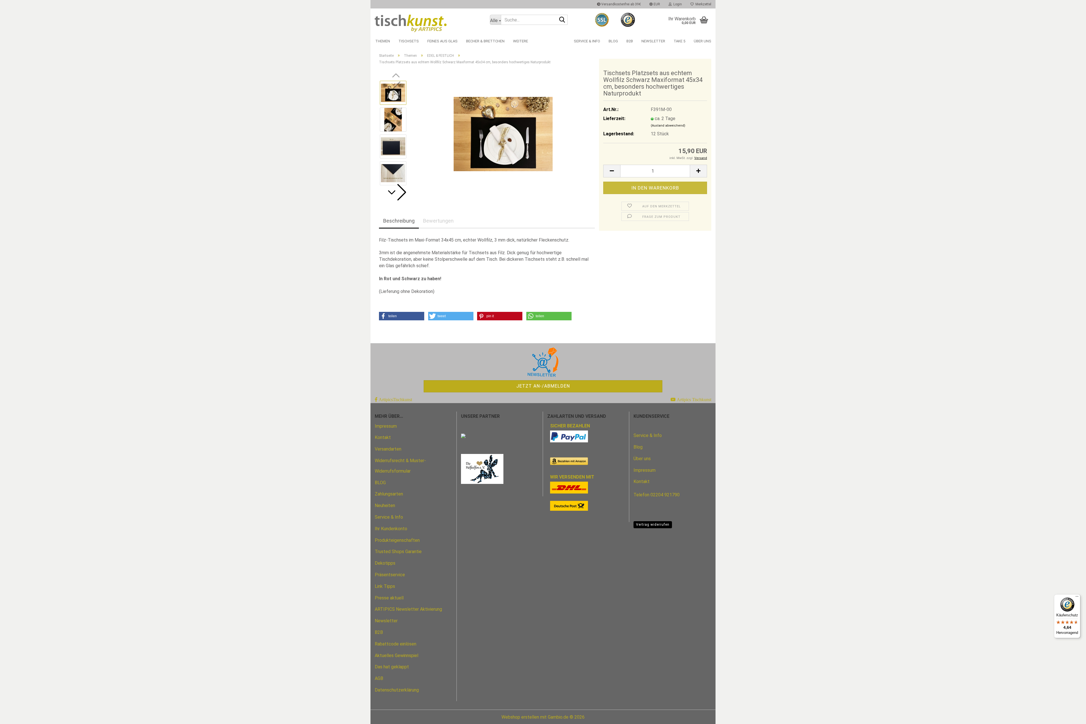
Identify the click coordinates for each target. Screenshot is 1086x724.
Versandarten (388, 449)
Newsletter (653, 41)
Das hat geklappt (392, 666)
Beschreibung (399, 221)
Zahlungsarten (389, 494)
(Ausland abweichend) (668, 125)
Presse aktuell (389, 598)
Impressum (386, 426)
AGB (379, 678)
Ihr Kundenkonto (391, 528)
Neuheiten (385, 505)
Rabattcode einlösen (395, 644)
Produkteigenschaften (397, 540)
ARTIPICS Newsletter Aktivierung (408, 609)
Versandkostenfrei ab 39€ (620, 4)
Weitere (520, 41)
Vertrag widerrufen (652, 525)
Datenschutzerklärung (397, 690)
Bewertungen (438, 221)
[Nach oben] (1070, 715)
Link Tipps (385, 586)
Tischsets (408, 41)
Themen (382, 41)
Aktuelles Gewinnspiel (396, 655)
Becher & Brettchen (485, 41)
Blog (613, 41)
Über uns (702, 41)
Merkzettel (702, 4)
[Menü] (1077, 597)
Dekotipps (385, 563)
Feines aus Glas (442, 41)
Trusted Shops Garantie (398, 551)
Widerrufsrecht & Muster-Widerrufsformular (400, 466)
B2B (629, 41)
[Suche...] (562, 20)
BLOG (380, 482)
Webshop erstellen (520, 717)
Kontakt (383, 437)
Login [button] (677, 4)
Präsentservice (390, 574)
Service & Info (587, 41)
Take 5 (679, 41)
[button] (654, 4)
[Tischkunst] (428, 21)
